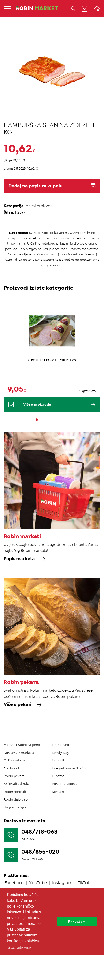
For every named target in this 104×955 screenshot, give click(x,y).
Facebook (14, 882)
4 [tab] (50, 419)
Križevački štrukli (16, 784)
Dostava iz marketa (19, 753)
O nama (58, 776)
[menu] (7, 8)
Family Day (60, 753)
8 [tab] (67, 419)
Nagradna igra (15, 807)
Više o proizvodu (37, 404)
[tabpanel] (52, 355)
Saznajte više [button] (19, 947)
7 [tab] (63, 419)
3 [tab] (45, 419)
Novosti (58, 760)
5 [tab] (54, 419)
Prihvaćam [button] (76, 921)
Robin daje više (16, 799)
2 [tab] (41, 419)
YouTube (38, 882)
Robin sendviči (15, 792)
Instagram (62, 882)
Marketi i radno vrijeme (22, 745)
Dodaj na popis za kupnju (35, 186)
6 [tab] (58, 419)
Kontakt (58, 792)
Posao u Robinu (64, 784)
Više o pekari (17, 704)
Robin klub (12, 768)
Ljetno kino (60, 745)
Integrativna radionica (69, 768)
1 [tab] (37, 419)
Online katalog (15, 760)
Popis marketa (19, 558)
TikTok (84, 882)
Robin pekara (14, 776)
